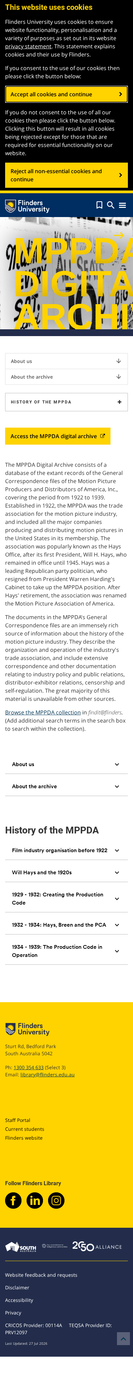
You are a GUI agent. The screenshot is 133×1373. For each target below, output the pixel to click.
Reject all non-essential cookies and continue (56, 175)
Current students (24, 1129)
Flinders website (24, 1138)
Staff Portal (17, 1120)
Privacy (13, 1312)
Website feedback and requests (41, 1275)
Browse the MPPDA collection (43, 712)
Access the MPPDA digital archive (54, 436)
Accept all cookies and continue (51, 94)
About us (66, 361)
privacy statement (28, 46)
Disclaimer (17, 1287)
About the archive (66, 376)
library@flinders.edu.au (47, 1074)
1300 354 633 (29, 1067)
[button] (99, 205)
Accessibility (19, 1300)
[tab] (66, 764)
